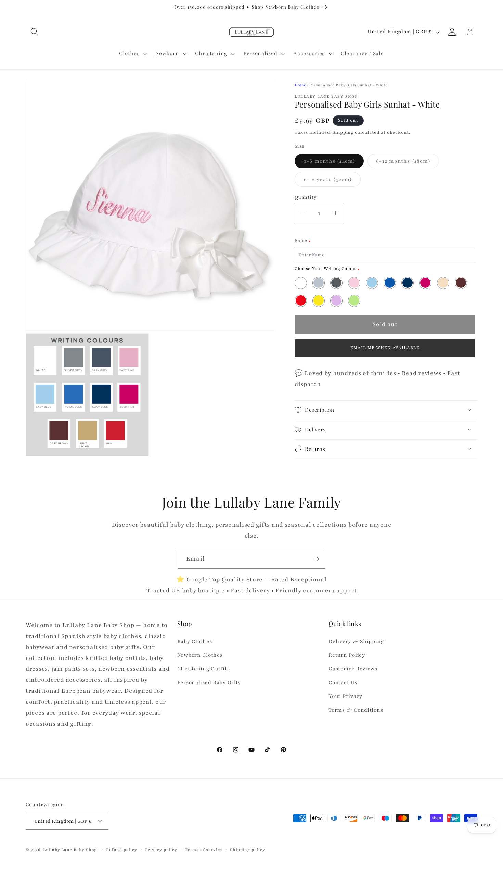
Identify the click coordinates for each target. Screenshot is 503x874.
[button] (35, 32)
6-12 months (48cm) (407, 162)
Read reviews (421, 373)
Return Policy (346, 655)
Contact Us (342, 682)
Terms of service (203, 849)
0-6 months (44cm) (333, 162)
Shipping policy (247, 849)
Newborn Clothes (200, 655)
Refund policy (121, 849)
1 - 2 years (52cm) (332, 181)
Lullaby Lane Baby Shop (70, 849)
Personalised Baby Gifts (209, 682)
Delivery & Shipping (356, 641)
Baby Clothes (194, 641)
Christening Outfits (203, 669)
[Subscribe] (316, 559)
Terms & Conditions (355, 709)
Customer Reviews (352, 669)
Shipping (343, 132)
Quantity (306, 197)
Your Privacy (345, 696)
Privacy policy (161, 849)
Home (300, 85)
